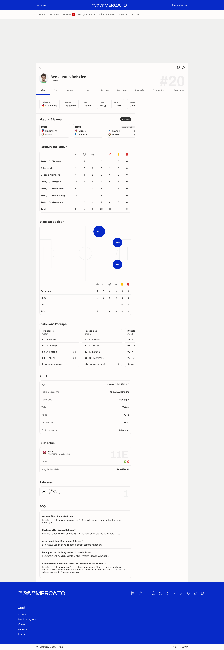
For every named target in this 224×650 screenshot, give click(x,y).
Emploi (21, 634)
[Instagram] (167, 593)
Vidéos (21, 624)
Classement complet (52, 364)
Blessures (122, 90)
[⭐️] (183, 67)
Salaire (69, 90)
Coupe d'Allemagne (50, 174)
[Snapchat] (188, 593)
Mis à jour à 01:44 (180, 647)
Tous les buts (159, 90)
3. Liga (52, 490)
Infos (42, 90)
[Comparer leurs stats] (178, 67)
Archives (22, 629)
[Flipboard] (181, 593)
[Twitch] (202, 593)
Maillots (85, 90)
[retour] (41, 68)
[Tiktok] (195, 593)
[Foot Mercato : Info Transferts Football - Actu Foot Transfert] (109, 5)
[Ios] (140, 593)
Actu (56, 90)
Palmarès (139, 90)
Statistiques (103, 90)
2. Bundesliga (47, 168)
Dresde (54, 80)
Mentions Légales (27, 619)
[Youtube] (174, 593)
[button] (42, 4)
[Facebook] (153, 593)
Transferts (179, 90)
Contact (22, 614)
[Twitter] (160, 593)
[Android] (133, 593)
